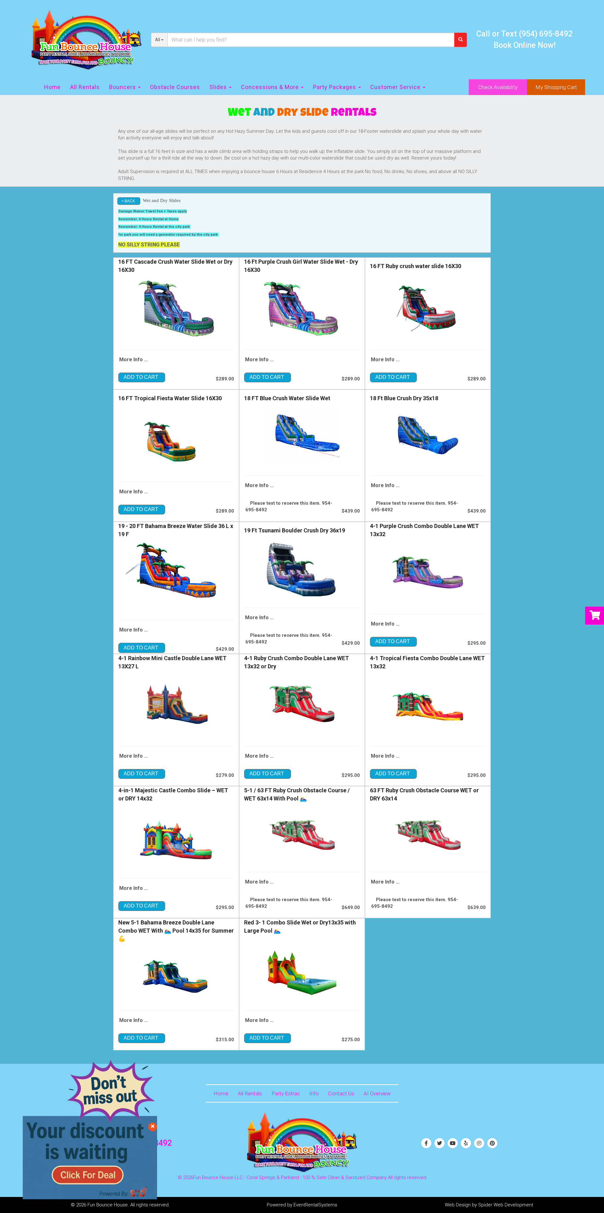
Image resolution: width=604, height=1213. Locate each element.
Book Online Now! (525, 45)
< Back (128, 201)
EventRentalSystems (315, 1205)
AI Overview (377, 1093)
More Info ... (133, 359)
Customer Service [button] (396, 87)
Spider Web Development (505, 1205)
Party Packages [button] (335, 87)
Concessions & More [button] (270, 87)
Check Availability (497, 87)
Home (52, 87)
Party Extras (285, 1093)
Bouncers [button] (123, 87)
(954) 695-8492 (546, 33)
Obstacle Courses (175, 87)
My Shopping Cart (556, 87)
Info (314, 1093)
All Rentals (85, 87)
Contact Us (341, 1093)
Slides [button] (219, 87)
